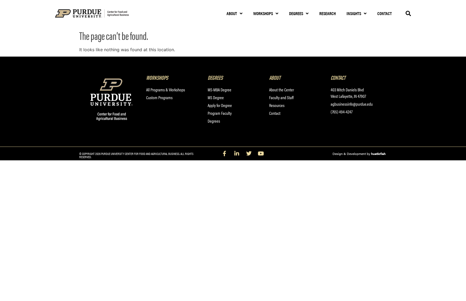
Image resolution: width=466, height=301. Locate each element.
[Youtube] (261, 153)
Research (327, 13)
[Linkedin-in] (236, 153)
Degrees (296, 13)
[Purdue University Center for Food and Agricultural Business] (99, 13)
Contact (384, 13)
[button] (408, 13)
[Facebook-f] (224, 153)
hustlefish (378, 153)
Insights (354, 13)
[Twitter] (249, 153)
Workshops (263, 13)
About (232, 13)
